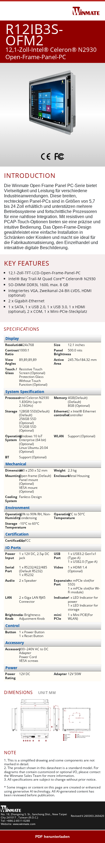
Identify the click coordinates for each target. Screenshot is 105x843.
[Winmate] (86, 10)
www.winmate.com (24, 823)
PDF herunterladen (52, 836)
